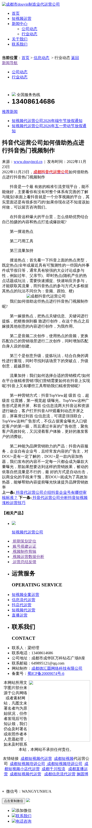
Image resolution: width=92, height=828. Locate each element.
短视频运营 (21, 18)
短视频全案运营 (25, 595)
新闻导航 (10, 63)
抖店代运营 (21, 605)
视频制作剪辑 (24, 551)
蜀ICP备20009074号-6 (45, 673)
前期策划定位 (24, 541)
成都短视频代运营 (36, 758)
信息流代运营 (23, 600)
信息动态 (41, 58)
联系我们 (19, 44)
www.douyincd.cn (28, 162)
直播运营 (19, 615)
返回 (75, 58)
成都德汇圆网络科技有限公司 (56, 668)
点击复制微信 (13, 801)
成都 (58, 758)
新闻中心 (19, 24)
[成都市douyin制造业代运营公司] (31, 4)
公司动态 (29, 29)
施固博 (82, 774)
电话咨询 (23, 821)
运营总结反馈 (24, 562)
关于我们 (19, 39)
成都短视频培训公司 (27, 764)
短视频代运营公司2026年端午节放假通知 (47, 121)
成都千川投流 (53, 769)
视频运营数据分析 (28, 557)
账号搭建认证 (24, 546)
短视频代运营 (23, 610)
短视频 (68, 758)
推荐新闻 (10, 112)
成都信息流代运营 (60, 774)
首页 (16, 13)
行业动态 (29, 34)
